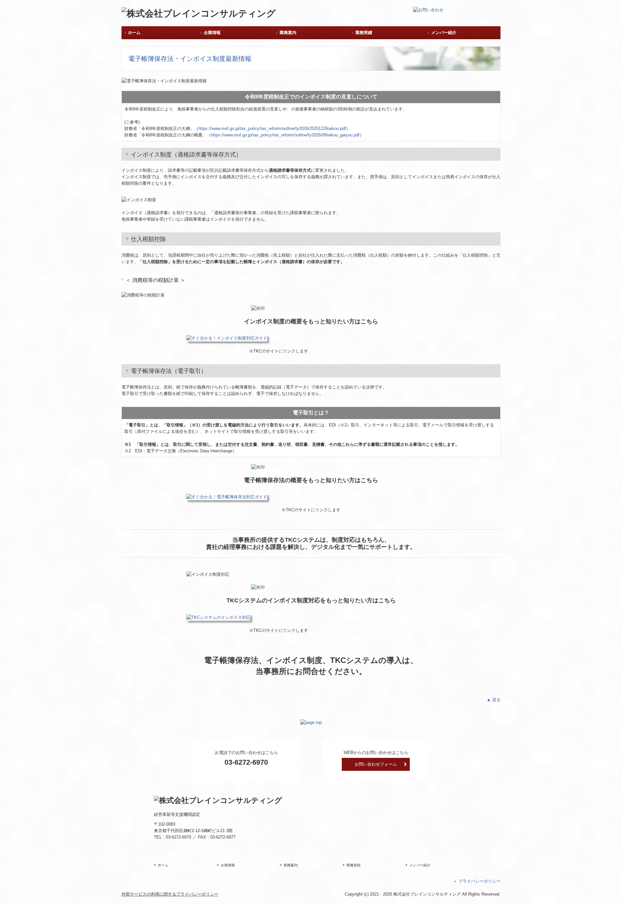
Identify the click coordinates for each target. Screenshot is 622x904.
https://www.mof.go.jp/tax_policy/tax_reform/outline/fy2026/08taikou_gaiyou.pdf (285, 135)
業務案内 (288, 32)
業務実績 (363, 32)
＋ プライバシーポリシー (477, 881)
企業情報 (212, 32)
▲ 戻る (494, 699)
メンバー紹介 (443, 32)
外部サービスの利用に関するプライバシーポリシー (169, 894)
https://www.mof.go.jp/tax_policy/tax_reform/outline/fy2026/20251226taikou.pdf (272, 128)
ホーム (134, 32)
